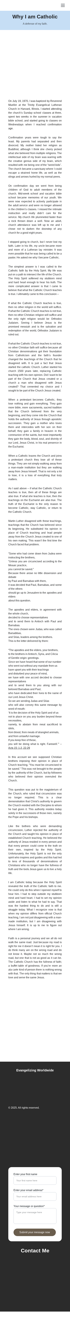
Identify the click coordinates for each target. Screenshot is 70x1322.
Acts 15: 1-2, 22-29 (19, 748)
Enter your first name (25, 1174)
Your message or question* (29, 1206)
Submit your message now (34, 1232)
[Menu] (63, 5)
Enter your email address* (28, 1190)
